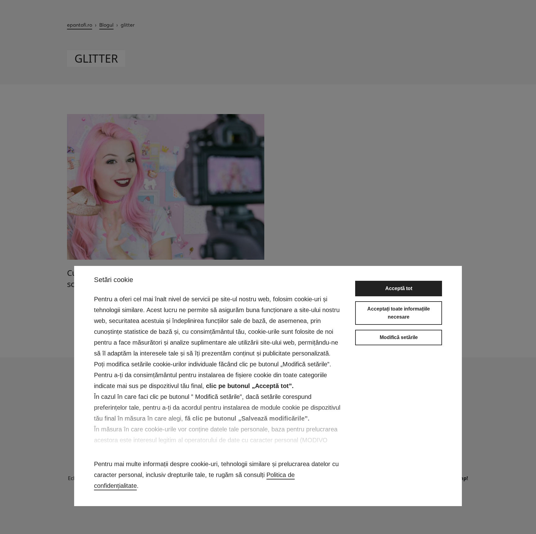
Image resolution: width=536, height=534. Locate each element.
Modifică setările (399, 337)
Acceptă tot (398, 288)
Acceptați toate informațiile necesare (398, 313)
